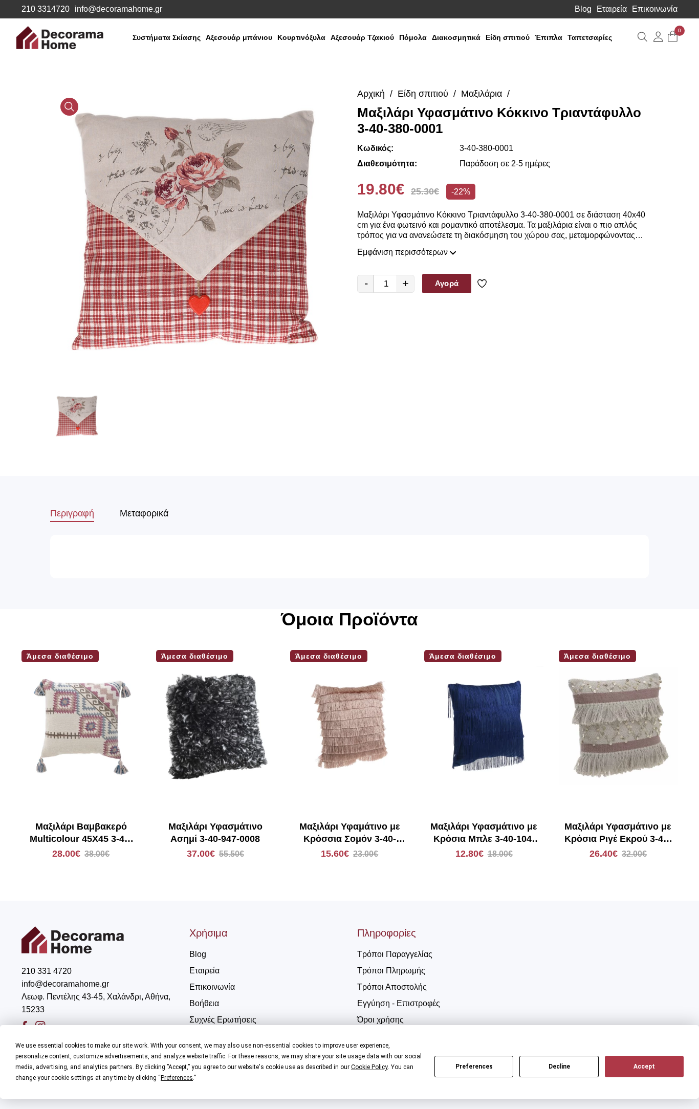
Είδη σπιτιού (508, 37)
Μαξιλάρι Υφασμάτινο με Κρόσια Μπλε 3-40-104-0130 (483, 833)
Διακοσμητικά (456, 37)
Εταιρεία (612, 9)
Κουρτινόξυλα (301, 37)
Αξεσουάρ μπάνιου (239, 37)
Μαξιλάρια (481, 94)
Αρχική (371, 94)
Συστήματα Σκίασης (167, 37)
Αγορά (446, 283)
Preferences (474, 1066)
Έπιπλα (548, 37)
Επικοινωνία (655, 9)
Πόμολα (413, 37)
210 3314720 (45, 9)
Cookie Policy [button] (369, 1067)
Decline (559, 1066)
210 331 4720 (46, 971)
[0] (673, 37)
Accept (644, 1066)
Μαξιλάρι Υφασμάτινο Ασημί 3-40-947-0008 (215, 832)
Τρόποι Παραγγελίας (394, 954)
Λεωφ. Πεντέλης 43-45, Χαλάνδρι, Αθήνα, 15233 (95, 1003)
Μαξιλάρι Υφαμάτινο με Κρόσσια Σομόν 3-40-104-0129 (349, 833)
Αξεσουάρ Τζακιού (362, 37)
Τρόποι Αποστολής (392, 987)
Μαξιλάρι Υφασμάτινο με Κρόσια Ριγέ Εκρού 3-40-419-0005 (617, 833)
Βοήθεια (204, 1003)
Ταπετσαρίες (589, 37)
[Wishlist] (483, 283)
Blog (583, 9)
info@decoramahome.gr (118, 9)
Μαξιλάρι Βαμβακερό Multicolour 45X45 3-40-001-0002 (81, 833)
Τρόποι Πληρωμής (391, 970)
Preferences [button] (177, 1077)
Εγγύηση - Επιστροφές (398, 1003)
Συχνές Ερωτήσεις (222, 1019)
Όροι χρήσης (380, 1019)
